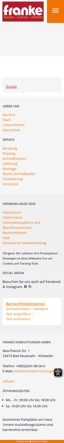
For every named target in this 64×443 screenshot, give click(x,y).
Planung (9, 153)
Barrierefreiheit (15, 232)
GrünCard (10, 184)
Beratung (10, 148)
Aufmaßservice (14, 158)
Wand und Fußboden (19, 173)
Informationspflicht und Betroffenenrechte (21, 225)
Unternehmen (14, 125)
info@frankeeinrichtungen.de (37, 371)
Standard (40, 308)
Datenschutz (12, 217)
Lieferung (10, 163)
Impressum (12, 212)
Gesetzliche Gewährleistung (24, 243)
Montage (10, 168)
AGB (6, 238)
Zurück (11, 86)
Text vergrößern (18, 314)
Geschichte (11, 130)
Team (7, 119)
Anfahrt (9, 381)
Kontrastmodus (18, 308)
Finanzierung (13, 179)
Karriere (9, 114)
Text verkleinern (18, 319)
